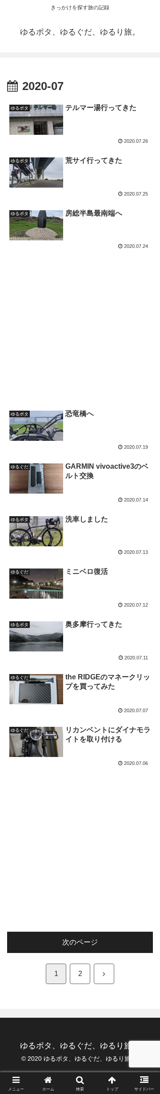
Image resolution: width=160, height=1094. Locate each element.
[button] (143, 1052)
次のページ (80, 942)
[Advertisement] (80, 324)
